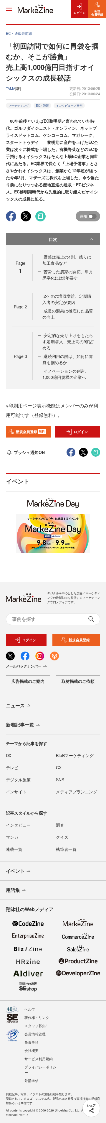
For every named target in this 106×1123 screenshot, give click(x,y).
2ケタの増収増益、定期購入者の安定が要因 (66, 299)
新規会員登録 (30, 431)
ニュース (15, 705)
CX (59, 767)
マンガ (12, 837)
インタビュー (18, 825)
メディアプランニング (76, 792)
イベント (15, 870)
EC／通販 (42, 105)
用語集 (13, 890)
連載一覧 (14, 849)
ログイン (81, 431)
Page (20, 307)
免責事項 (31, 1042)
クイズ (62, 837)
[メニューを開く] (9, 9)
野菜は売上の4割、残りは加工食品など (66, 260)
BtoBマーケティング (75, 755)
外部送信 (31, 1080)
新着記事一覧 (20, 724)
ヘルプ (29, 1009)
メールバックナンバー (23, 666)
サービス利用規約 (38, 1058)
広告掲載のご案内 (27, 681)
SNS (60, 779)
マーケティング (18, 105)
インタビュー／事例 (69, 105)
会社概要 (31, 1050)
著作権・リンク (36, 1017)
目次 (53, 239)
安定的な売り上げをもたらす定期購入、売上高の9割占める (68, 341)
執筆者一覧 (66, 849)
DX (8, 755)
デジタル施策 (18, 779)
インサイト (16, 792)
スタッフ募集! (35, 1025)
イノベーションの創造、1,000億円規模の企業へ (65, 374)
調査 (60, 825)
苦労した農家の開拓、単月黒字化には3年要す (67, 275)
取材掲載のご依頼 (78, 681)
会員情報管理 (35, 1033)
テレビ (12, 767)
